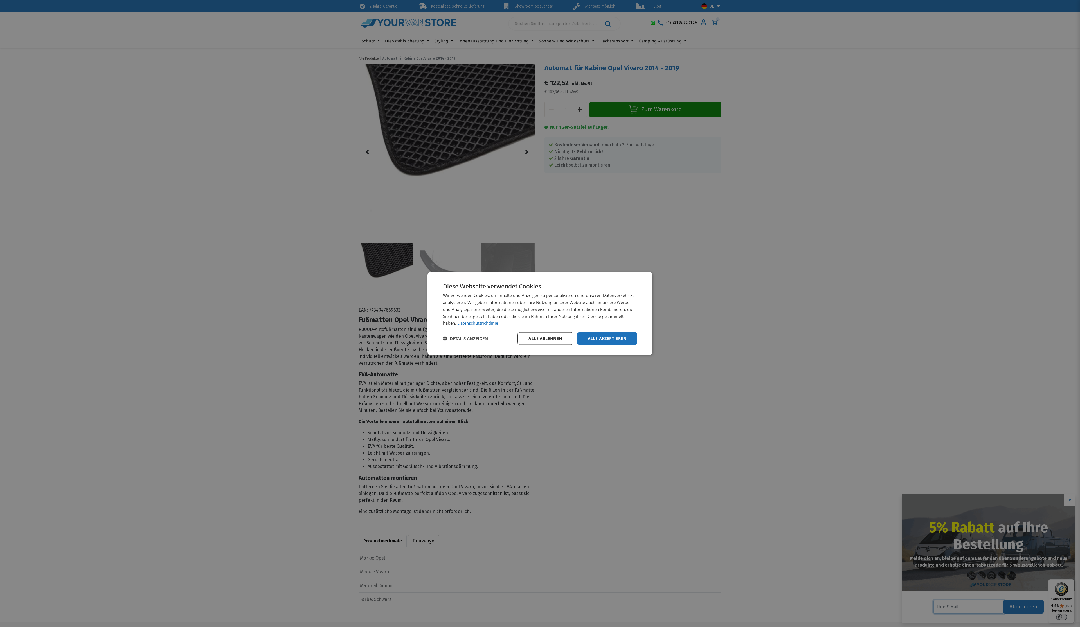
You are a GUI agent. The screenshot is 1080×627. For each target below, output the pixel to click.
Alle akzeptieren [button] (607, 338)
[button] (465, 338)
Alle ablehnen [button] (545, 338)
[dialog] (540, 313)
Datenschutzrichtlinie (477, 323)
